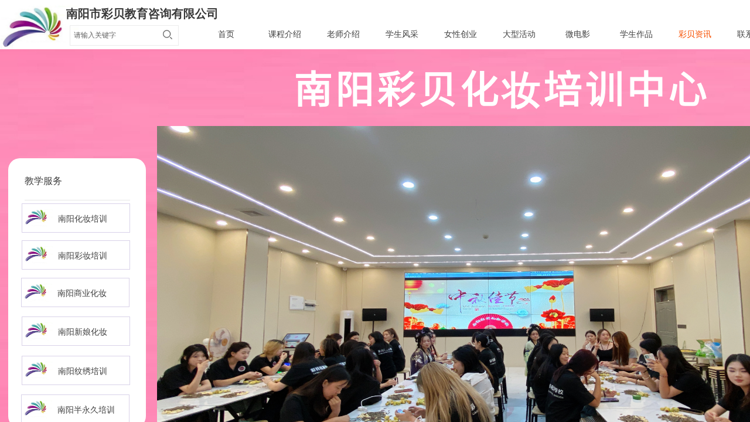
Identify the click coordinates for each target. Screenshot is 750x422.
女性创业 (460, 34)
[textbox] (113, 35)
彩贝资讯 (695, 34)
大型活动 (519, 34)
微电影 (577, 34)
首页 (226, 34)
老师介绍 (343, 34)
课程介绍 (284, 34)
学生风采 (402, 34)
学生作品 (636, 34)
